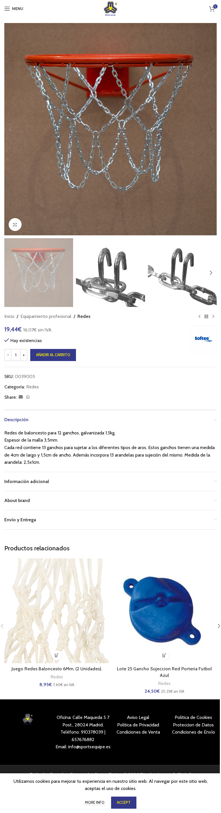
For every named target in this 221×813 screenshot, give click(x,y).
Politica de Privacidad (138, 725)
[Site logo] (110, 8)
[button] (10, 129)
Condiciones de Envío (193, 732)
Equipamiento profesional (45, 316)
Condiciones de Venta (138, 732)
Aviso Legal (138, 717)
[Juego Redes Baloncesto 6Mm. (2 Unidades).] (56, 610)
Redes (83, 316)
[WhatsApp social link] (27, 397)
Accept (124, 802)
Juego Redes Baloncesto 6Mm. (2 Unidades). (57, 668)
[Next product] (213, 316)
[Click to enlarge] (15, 224)
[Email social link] (20, 397)
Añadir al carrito (53, 354)
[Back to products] (206, 316)
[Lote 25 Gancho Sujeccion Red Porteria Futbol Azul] (164, 610)
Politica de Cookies (193, 717)
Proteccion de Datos (193, 725)
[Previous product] (199, 316)
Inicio (9, 316)
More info (95, 802)
